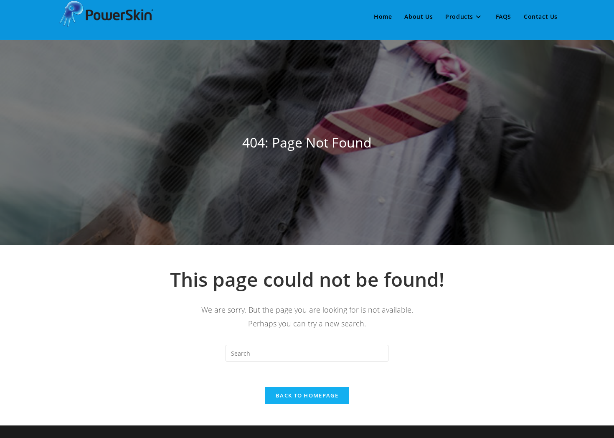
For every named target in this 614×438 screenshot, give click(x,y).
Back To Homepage (307, 395)
